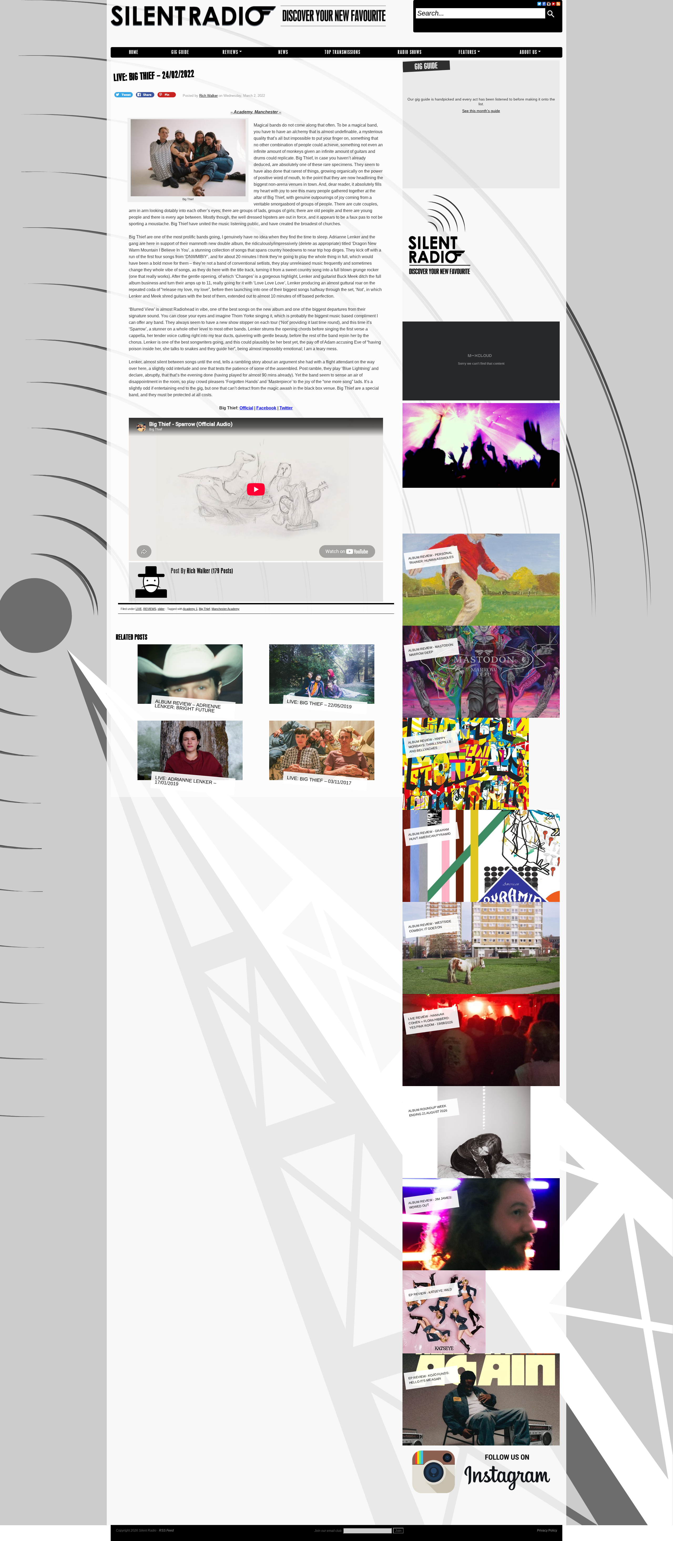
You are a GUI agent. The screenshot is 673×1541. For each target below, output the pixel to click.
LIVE (139, 608)
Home (134, 52)
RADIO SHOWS (410, 52)
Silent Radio (260, 23)
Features (467, 52)
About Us (528, 52)
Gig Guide (180, 52)
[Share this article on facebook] (145, 94)
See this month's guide (481, 111)
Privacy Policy (547, 1530)
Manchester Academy (225, 608)
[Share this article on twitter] (124, 94)
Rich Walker (208, 96)
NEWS (283, 52)
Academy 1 (190, 608)
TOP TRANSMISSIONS (342, 52)
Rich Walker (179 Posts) (210, 570)
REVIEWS (230, 52)
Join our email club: (328, 1531)
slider (161, 608)
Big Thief (204, 608)
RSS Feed (166, 1530)
